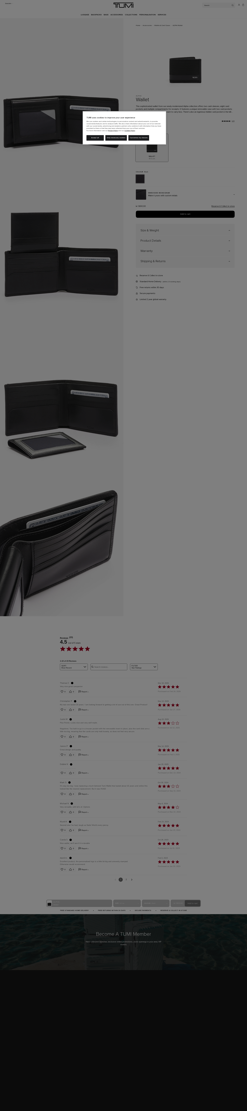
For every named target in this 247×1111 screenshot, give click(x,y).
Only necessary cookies (116, 138)
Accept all (95, 138)
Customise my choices (139, 138)
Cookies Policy (129, 131)
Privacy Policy (113, 131)
